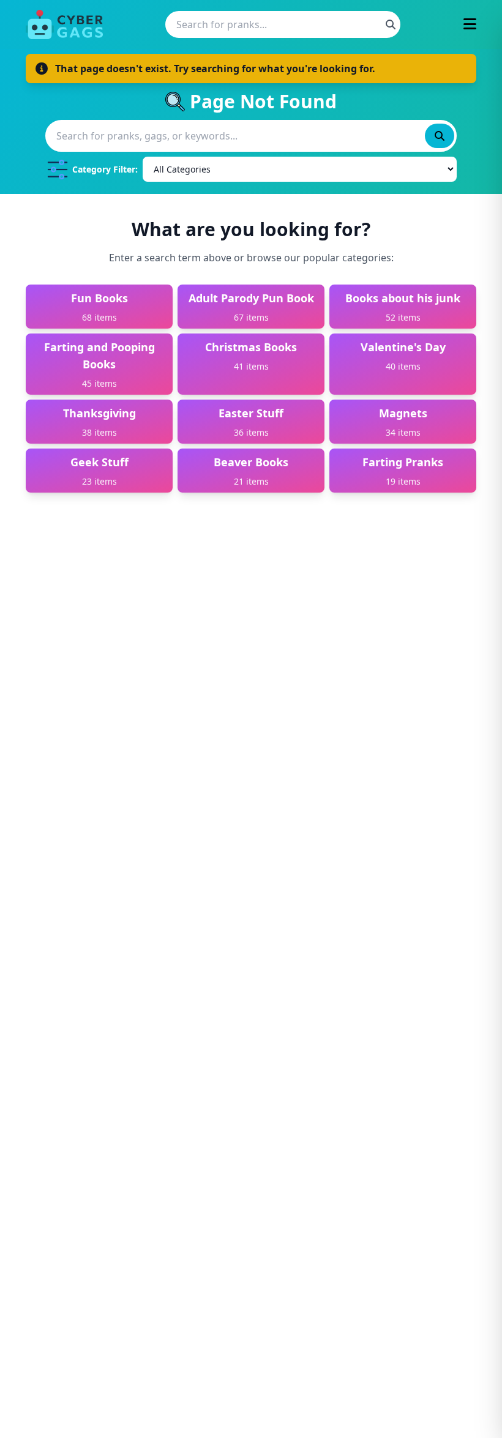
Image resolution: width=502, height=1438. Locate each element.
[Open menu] (469, 25)
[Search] (390, 24)
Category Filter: (105, 169)
